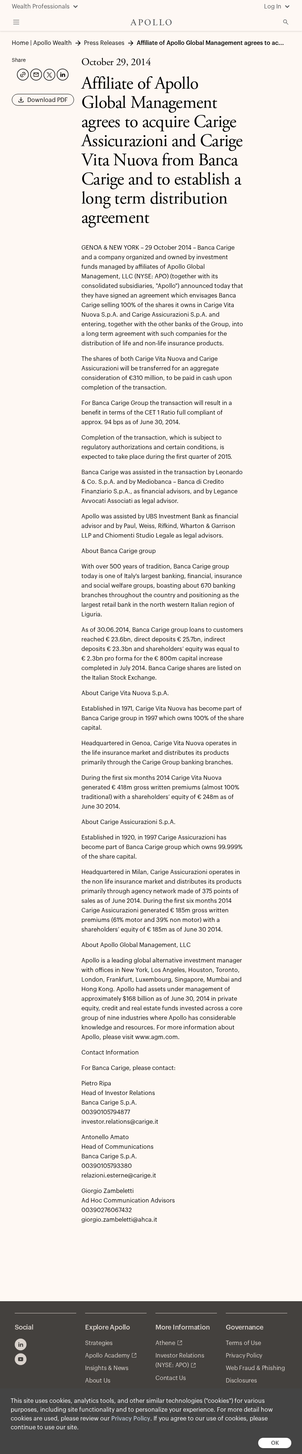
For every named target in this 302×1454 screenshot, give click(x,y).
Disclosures (241, 1381)
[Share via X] (48, 74)
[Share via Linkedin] (62, 73)
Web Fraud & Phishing (255, 1368)
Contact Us (170, 1378)
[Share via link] (22, 73)
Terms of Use (243, 1343)
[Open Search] (285, 22)
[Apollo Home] (151, 22)
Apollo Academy (107, 1356)
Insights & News (107, 1368)
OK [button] (275, 1443)
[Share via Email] (35, 73)
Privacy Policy (130, 1419)
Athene (165, 1343)
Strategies (99, 1343)
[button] (43, 102)
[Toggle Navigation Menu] (16, 22)
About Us (97, 1381)
